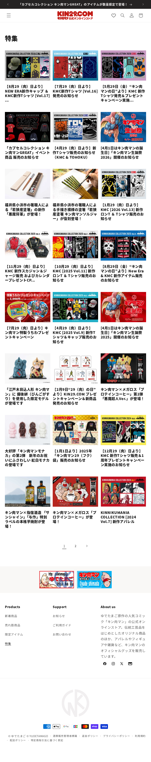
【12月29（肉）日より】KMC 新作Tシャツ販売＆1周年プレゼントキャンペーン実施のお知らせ (123, 458)
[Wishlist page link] (113, 15)
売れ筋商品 (12, 625)
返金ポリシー (90, 736)
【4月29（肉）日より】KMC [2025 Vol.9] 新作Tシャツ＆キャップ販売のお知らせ (75, 335)
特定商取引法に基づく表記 (47, 740)
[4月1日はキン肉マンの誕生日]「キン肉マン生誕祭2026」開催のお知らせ (122, 152)
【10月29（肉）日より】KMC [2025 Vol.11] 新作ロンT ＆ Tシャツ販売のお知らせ (74, 273)
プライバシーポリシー (116, 736)
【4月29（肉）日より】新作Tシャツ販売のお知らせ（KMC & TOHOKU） (74, 152)
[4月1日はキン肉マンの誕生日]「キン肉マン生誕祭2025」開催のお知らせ (122, 332)
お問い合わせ (62, 634)
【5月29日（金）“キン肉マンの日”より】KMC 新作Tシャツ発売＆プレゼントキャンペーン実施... (123, 93)
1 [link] (64, 546)
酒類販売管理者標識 (65, 736)
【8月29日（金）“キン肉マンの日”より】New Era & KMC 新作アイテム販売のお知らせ (122, 273)
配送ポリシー (18, 740)
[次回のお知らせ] (143, 4)
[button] (8, 15)
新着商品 (11, 616)
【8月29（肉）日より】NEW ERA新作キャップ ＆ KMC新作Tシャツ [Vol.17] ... (27, 93)
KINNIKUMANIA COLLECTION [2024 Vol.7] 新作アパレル (118, 517)
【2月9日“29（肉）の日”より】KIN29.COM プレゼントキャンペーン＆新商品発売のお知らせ (75, 396)
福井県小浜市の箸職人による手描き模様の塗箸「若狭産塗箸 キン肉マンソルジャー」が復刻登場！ (75, 212)
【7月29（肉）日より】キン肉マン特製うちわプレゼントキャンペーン (27, 332)
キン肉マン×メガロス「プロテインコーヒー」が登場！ (74, 517)
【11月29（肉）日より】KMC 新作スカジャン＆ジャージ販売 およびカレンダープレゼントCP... (27, 273)
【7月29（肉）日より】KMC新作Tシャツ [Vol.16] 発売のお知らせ (75, 91)
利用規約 (140, 736)
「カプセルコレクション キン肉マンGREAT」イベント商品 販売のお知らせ (27, 152)
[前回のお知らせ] (8, 4)
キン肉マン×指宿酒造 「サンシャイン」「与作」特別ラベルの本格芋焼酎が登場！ (27, 519)
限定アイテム (14, 634)
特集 (8, 643)
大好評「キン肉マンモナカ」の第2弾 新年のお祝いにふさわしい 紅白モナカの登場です (27, 458)
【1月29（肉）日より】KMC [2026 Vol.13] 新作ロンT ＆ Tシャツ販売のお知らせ (122, 212)
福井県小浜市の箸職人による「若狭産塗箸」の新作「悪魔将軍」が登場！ (27, 209)
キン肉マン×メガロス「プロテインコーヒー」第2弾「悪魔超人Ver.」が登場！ (123, 394)
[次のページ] (86, 545)
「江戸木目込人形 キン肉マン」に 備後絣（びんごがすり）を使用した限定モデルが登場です (27, 396)
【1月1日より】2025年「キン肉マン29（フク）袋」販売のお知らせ (73, 455)
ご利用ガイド (62, 625)
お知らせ (59, 616)
